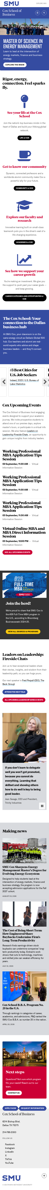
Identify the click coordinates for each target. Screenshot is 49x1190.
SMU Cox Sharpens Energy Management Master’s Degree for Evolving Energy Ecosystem (24, 870)
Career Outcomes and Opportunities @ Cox (24, 297)
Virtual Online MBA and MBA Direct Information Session (23, 532)
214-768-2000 (9, 1132)
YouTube (9, 1162)
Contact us (14, 1093)
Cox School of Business (11, 13)
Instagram (10, 1148)
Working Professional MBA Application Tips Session (22, 455)
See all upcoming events (17, 552)
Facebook (10, 1144)
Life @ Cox (24, 138)
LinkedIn (9, 1151)
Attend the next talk (15, 692)
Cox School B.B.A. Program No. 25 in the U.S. (23, 1006)
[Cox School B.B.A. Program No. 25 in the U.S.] (24, 986)
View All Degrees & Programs (23, 631)
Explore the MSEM (14, 65)
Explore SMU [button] (41, 3)
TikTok (8, 1159)
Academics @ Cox (24, 242)
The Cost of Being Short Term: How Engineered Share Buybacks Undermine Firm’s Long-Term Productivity (22, 935)
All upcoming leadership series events (24, 700)
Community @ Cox (24, 188)
